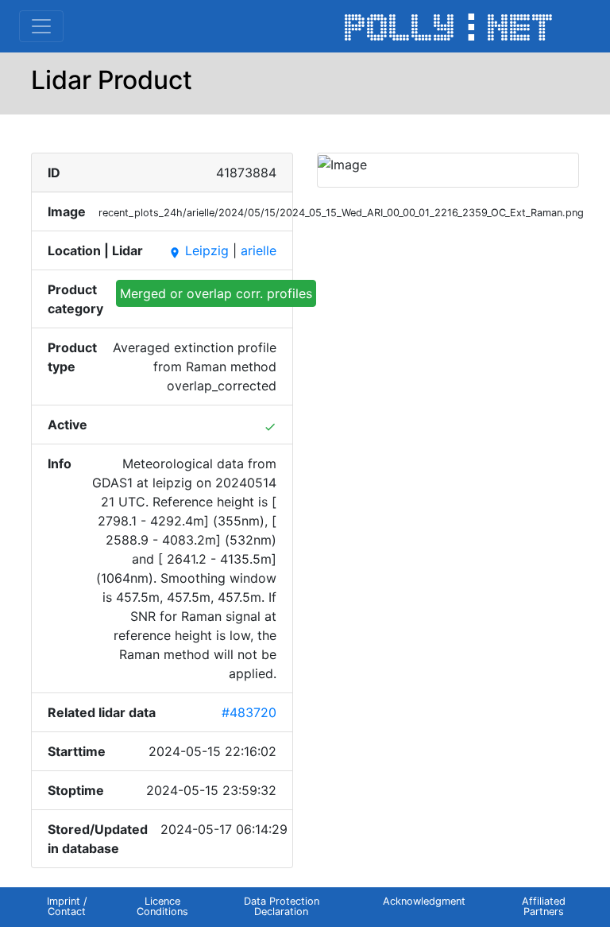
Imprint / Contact (67, 906)
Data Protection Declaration (281, 906)
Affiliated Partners (544, 906)
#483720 (249, 712)
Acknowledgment (424, 901)
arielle (258, 250)
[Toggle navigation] (41, 26)
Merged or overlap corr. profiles (216, 293)
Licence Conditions (162, 906)
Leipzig (198, 250)
